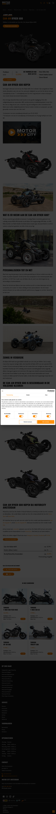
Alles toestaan (45, 421)
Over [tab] (46, 395)
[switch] (21, 416)
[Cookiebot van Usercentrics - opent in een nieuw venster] (48, 391)
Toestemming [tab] (9, 395)
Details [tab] (28, 395)
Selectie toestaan (28, 421)
